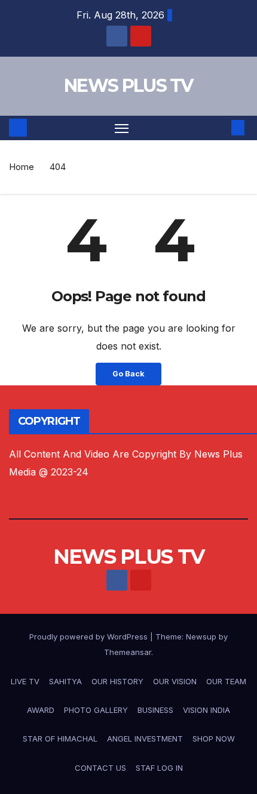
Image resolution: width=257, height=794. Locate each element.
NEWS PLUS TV (128, 86)
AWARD (40, 710)
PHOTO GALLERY (96, 710)
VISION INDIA (206, 710)
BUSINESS (155, 710)
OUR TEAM (226, 681)
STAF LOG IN (159, 768)
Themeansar (127, 652)
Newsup (201, 636)
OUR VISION (175, 681)
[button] (220, 128)
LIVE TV (25, 681)
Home (21, 166)
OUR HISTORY (117, 681)
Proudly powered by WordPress (89, 636)
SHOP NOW (213, 738)
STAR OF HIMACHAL (60, 738)
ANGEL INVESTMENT (145, 738)
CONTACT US (100, 768)
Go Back (128, 373)
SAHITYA (65, 681)
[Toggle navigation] (122, 128)
